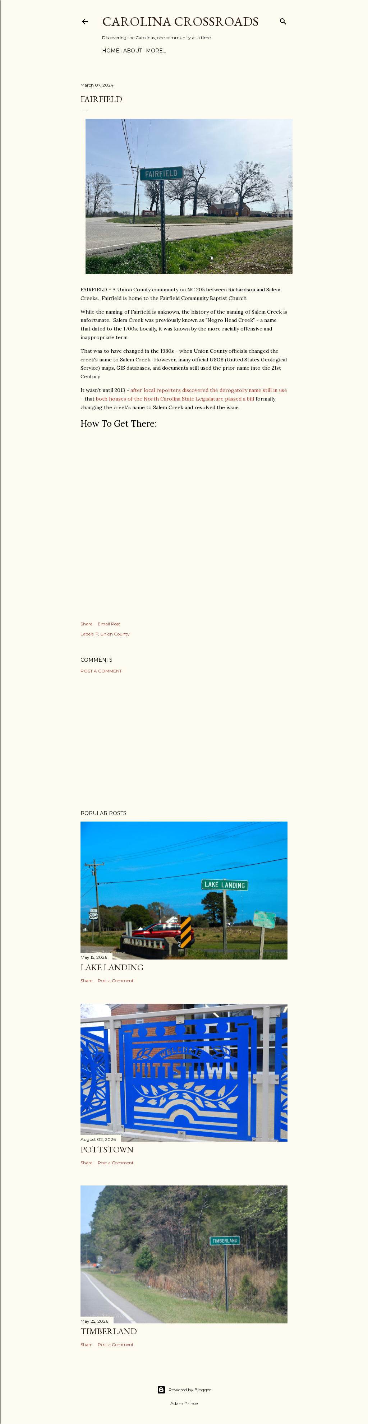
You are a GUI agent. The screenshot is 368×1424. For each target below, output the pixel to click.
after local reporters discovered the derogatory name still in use (208, 390)
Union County (115, 634)
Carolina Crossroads (180, 21)
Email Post (109, 624)
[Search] (283, 20)
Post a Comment (101, 671)
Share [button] (86, 624)
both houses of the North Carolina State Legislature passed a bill (175, 399)
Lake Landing (111, 967)
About (132, 50)
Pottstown (107, 1149)
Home (110, 50)
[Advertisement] (184, 742)
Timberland (108, 1331)
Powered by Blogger (190, 1389)
